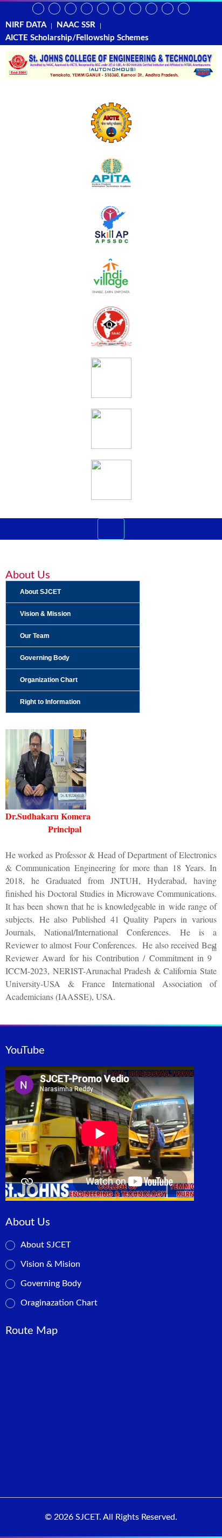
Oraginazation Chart (59, 1302)
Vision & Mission (45, 614)
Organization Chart (49, 680)
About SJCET (40, 592)
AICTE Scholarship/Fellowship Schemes (77, 38)
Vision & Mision (50, 1264)
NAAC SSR (76, 25)
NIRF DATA (25, 25)
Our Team (35, 636)
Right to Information (50, 702)
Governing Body (45, 658)
